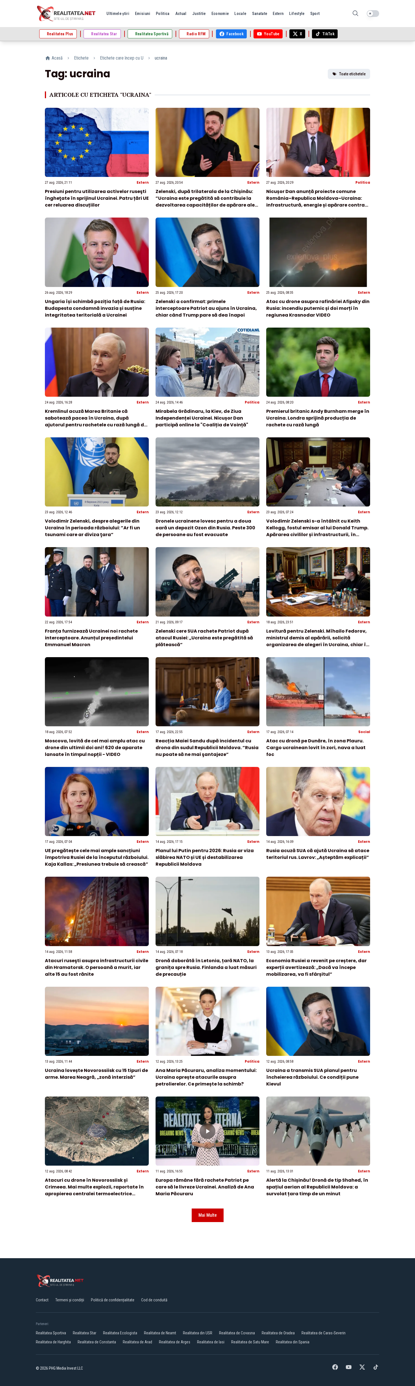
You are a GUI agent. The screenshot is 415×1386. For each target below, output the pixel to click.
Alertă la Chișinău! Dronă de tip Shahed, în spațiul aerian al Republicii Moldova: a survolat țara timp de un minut (317, 1187)
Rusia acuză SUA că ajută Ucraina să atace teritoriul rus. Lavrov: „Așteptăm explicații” (317, 854)
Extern (143, 182)
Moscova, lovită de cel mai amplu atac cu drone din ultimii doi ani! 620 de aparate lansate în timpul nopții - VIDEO (95, 748)
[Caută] (355, 14)
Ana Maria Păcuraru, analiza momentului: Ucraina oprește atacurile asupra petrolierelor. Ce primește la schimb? (206, 1077)
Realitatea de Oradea (278, 1333)
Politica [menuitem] (163, 13)
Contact (42, 1300)
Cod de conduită (154, 1300)
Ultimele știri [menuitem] (117, 13)
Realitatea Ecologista (120, 1333)
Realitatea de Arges (174, 1342)
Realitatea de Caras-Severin (324, 1333)
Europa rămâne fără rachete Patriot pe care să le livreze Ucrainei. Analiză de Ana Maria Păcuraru (205, 1187)
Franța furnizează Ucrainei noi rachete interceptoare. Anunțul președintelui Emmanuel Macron (91, 638)
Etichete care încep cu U (121, 58)
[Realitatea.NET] (66, 13)
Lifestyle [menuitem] (296, 13)
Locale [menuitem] (240, 13)
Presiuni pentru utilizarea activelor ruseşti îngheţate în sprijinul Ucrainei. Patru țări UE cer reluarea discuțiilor (97, 198)
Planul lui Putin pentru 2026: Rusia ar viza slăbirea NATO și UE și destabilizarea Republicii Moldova (205, 857)
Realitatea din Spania (292, 1342)
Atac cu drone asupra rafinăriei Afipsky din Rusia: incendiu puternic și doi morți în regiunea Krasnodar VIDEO (318, 308)
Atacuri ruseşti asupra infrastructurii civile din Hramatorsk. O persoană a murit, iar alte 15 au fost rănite (96, 967)
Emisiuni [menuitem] (142, 13)
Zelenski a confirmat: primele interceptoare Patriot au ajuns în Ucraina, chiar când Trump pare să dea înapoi (206, 308)
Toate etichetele (352, 74)
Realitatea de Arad (137, 1342)
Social (364, 731)
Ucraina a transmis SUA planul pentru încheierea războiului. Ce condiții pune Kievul (312, 1077)
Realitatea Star (84, 1333)
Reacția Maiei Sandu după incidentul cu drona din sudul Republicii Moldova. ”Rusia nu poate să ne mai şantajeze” (207, 748)
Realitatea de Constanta (97, 1342)
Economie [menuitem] (220, 13)
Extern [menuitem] (278, 13)
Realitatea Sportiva (51, 1333)
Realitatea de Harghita (53, 1342)
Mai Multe (207, 1215)
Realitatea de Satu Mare (250, 1342)
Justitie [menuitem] (199, 13)
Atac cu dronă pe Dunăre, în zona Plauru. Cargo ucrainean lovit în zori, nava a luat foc (316, 748)
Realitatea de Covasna (237, 1333)
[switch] (373, 13)
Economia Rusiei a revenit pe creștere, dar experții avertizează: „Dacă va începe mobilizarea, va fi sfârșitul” (316, 967)
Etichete (81, 58)
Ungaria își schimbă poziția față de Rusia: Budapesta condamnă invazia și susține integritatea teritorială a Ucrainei (95, 308)
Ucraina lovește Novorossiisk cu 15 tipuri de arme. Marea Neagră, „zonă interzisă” (96, 1073)
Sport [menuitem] (315, 13)
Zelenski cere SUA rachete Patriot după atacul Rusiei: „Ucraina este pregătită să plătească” (204, 638)
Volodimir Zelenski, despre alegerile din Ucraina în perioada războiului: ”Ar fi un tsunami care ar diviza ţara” (92, 528)
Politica (362, 182)
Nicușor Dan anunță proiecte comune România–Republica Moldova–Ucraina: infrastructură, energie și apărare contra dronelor (315, 201)
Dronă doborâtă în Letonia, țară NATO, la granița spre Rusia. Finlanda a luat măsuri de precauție (206, 967)
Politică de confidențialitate (112, 1300)
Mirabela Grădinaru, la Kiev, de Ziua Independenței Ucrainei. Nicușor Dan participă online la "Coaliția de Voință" (202, 418)
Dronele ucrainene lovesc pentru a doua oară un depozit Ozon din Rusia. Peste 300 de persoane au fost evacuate (205, 528)
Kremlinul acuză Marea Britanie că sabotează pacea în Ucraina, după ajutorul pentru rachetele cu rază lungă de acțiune (96, 421)
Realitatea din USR (197, 1333)
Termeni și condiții (69, 1300)
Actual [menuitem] (181, 13)
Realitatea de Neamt (160, 1333)
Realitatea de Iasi (210, 1342)
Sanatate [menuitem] (259, 13)
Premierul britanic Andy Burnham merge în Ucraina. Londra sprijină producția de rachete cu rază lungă (317, 418)
